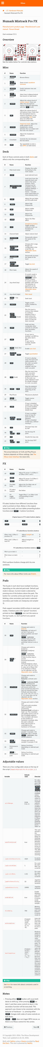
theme (23, 1041)
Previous (9, 1027)
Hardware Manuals (14, 10)
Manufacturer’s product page (13, 27)
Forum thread (14, 29)
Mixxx (23, 3)
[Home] (3, 10)
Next (35, 1027)
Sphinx (12, 1041)
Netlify (29, 1043)
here (8, 984)
